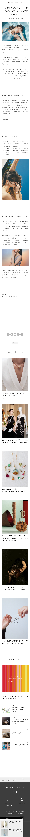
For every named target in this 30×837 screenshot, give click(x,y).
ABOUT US (22, 803)
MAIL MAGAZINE (7, 805)
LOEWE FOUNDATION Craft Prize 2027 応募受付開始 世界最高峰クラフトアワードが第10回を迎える (15, 538)
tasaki (15, 342)
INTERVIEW (14, 717)
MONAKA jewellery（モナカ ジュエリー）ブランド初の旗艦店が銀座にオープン (15, 490)
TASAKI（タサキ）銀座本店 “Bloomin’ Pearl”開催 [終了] (15, 830)
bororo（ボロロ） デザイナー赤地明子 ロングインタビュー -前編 (20, 745)
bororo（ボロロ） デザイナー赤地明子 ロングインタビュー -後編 (20, 720)
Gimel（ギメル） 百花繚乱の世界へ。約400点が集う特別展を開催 (20, 708)
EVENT (3, 693)
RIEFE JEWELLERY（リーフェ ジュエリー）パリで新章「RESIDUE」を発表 (14, 588)
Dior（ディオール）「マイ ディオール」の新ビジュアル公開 (14, 394)
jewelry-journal (20, 18)
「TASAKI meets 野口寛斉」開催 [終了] (15, 822)
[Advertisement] (15, 320)
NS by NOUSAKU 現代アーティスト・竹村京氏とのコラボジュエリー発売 (15, 642)
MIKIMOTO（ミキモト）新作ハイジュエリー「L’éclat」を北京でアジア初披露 (15, 441)
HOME (3, 779)
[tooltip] (8, 334)
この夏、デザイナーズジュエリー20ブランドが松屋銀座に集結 (15, 697)
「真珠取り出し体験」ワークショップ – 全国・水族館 (20, 732)
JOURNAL (7, 803)
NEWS (12, 18)
